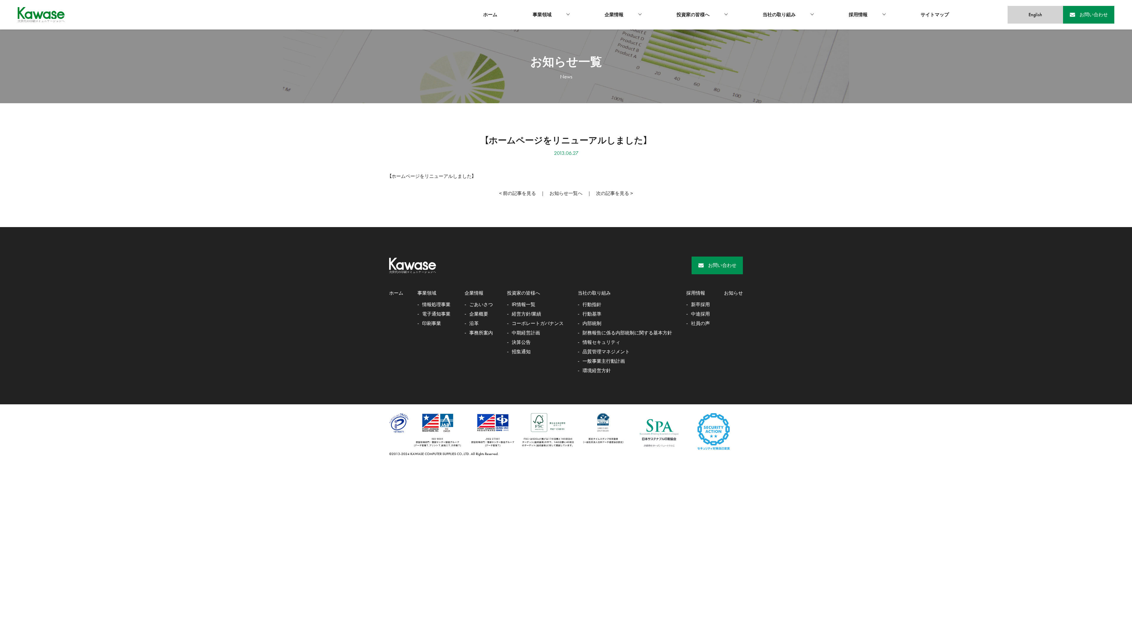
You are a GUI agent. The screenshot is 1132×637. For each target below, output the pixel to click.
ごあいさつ (481, 304)
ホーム (490, 14)
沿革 (474, 323)
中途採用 (700, 313)
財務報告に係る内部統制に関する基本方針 (627, 332)
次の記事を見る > (614, 193)
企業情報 (614, 14)
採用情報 (858, 14)
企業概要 (478, 313)
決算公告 (521, 342)
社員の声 (700, 323)
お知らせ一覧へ (566, 193)
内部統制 (592, 323)
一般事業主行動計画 (604, 361)
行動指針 (592, 304)
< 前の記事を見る (517, 193)
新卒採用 (700, 304)
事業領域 (542, 14)
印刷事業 (431, 323)
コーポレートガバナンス (538, 323)
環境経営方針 (597, 370)
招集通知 (521, 351)
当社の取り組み (779, 14)
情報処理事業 (436, 304)
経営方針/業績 (526, 313)
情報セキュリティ (601, 342)
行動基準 (592, 313)
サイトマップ (935, 14)
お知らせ (733, 292)
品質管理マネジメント (606, 351)
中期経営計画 (526, 332)
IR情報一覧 (523, 304)
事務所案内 (481, 332)
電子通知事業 (436, 313)
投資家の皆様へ (693, 14)
